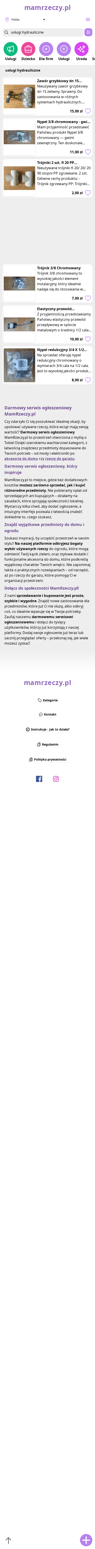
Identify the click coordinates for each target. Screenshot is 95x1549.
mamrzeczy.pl (47, 682)
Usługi (10, 58)
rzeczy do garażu (59, 458)
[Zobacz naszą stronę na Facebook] (39, 779)
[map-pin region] (7, 19)
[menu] (88, 19)
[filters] (88, 32)
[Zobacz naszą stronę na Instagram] (56, 779)
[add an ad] (86, 1540)
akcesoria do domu (21, 458)
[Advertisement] (47, 231)
